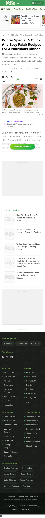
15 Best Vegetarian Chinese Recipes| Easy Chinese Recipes (27, 275)
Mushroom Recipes (8, 430)
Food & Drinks (13, 35)
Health (6, 368)
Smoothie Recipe (33, 442)
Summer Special (33, 412)
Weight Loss (8, 343)
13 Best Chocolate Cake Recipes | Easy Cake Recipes (28, 230)
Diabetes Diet (9, 376)
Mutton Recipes (10, 474)
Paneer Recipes (10, 425)
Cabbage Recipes (8, 446)
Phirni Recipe (31, 446)
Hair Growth (31, 381)
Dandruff (29, 389)
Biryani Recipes (27, 474)
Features (5, 9)
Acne (28, 402)
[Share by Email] (36, 79)
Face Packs (31, 393)
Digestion (8, 401)
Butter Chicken (10, 480)
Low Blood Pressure (8, 390)
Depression (8, 385)
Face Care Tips (32, 437)
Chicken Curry (28, 468)
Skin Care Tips (32, 433)
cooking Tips (31, 9)
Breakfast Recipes (11, 486)
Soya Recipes (9, 436)
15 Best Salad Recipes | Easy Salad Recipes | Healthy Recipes (28, 246)
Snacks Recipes (10, 456)
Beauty (28, 368)
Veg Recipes (8, 412)
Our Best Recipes (12, 210)
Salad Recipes (10, 420)
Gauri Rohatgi (7, 69)
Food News (18, 9)
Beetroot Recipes (11, 452)
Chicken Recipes (11, 468)
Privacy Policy (9, 506)
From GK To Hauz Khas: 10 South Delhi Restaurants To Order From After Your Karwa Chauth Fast (28, 262)
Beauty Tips (31, 398)
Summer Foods (32, 420)
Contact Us (25, 510)
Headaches (8, 405)
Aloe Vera (30, 372)
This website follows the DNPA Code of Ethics (23, 496)
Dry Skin (29, 385)
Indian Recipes (9, 463)
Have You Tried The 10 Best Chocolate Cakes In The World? (28, 217)
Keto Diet (7, 381)
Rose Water (31, 376)
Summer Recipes (33, 416)
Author (14, 510)
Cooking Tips (22, 343)
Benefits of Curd (33, 429)
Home (4, 35)
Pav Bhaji (26, 486)
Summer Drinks (32, 425)
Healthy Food (9, 396)
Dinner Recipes (10, 416)
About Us (22, 506)
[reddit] (4, 81)
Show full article (22, 146)
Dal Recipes (9, 440)
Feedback (33, 506)
